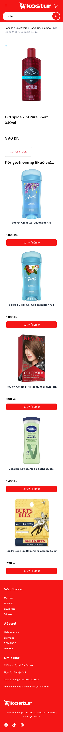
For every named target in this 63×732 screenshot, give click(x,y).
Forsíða (9, 28)
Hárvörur (35, 28)
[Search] (56, 16)
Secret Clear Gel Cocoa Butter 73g (31, 305)
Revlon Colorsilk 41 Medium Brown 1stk (32, 386)
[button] (6, 45)
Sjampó (46, 28)
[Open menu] (6, 6)
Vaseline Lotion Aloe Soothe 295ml (31, 469)
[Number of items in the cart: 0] (56, 6)
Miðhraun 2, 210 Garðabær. (18, 665)
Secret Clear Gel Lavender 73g (31, 222)
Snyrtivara (21, 28)
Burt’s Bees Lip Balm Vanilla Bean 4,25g (32, 551)
